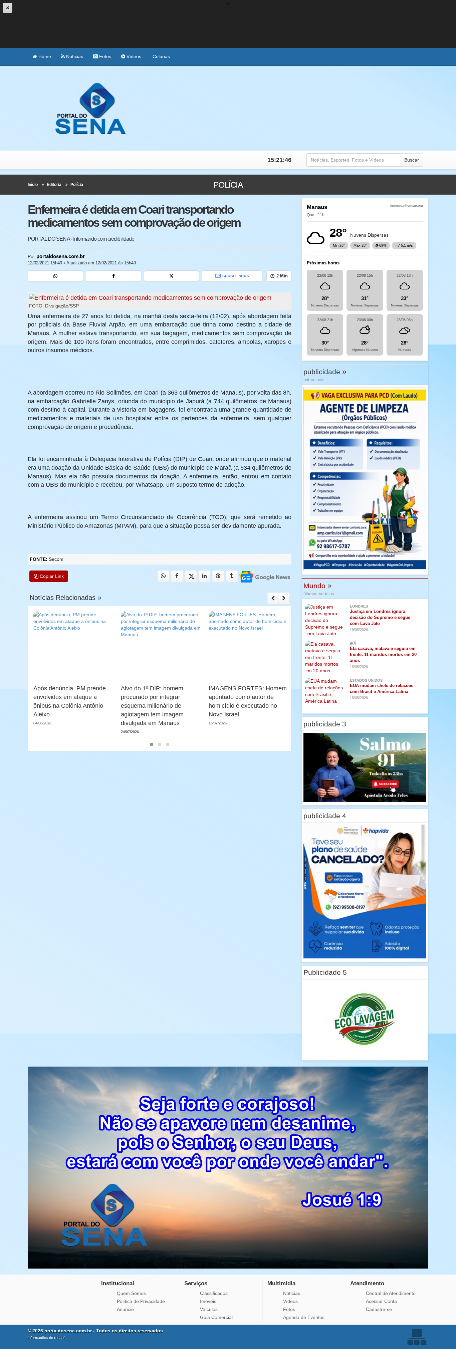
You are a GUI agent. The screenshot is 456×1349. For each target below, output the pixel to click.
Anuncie (125, 1309)
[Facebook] (113, 276)
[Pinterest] (218, 576)
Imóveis (208, 1301)
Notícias (74, 56)
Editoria (54, 184)
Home (44, 56)
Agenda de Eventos (303, 1317)
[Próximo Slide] (283, 598)
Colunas (160, 56)
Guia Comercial (216, 1317)
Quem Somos (131, 1293)
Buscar (411, 160)
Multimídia (281, 1283)
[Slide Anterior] (272, 598)
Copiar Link (51, 576)
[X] (171, 276)
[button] (152, 744)
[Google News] (264, 576)
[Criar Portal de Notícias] (416, 1336)
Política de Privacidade (141, 1301)
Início (33, 184)
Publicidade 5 (325, 972)
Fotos (104, 56)
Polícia (76, 184)
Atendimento (367, 1283)
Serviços (195, 1283)
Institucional (117, 1283)
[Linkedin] (204, 576)
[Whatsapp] (55, 276)
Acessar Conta (381, 1301)
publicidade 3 (324, 724)
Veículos (209, 1309)
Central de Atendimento (391, 1293)
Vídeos (133, 56)
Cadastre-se (379, 1309)
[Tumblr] (232, 576)
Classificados (214, 1293)
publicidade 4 (324, 816)
